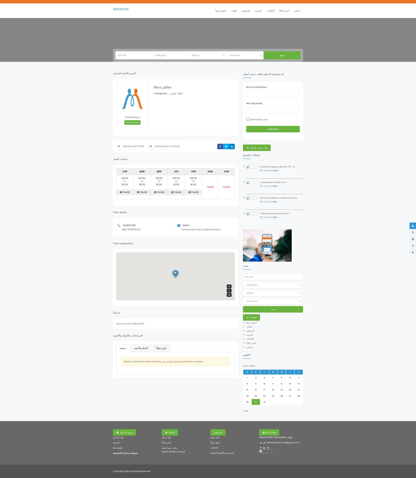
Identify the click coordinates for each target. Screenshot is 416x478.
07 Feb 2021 (269, 170)
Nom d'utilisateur (256, 87)
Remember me (258, 119)
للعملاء (171, 432)
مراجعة (123, 348)
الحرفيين (246, 10)
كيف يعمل (166, 437)
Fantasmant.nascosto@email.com (201, 229)
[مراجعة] (413, 252)
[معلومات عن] (413, 226)
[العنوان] (413, 239)
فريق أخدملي (126, 432)
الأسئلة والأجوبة (141, 348)
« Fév (245, 411)
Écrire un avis (132, 122)
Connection (138, 361)
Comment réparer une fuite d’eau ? (273, 182)
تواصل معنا (118, 447)
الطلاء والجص (176, 93)
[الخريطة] (413, 245)
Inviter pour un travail (167, 146)
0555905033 (134, 229)
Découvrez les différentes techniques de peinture (278, 198)
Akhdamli (120, 9)
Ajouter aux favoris (133, 146)
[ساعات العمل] (413, 232)
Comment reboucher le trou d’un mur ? (275, 213)
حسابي (297, 10)
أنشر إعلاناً (284, 10)
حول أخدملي (118, 437)
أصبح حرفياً (220, 10)
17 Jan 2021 (268, 186)
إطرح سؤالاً (161, 348)
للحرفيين (218, 432)
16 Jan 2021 (268, 217)
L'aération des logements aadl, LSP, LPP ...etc (277, 167)
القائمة (253, 317)
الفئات (234, 10)
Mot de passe (254, 103)
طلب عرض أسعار (258, 147)
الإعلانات (270, 10)
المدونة (258, 10)
